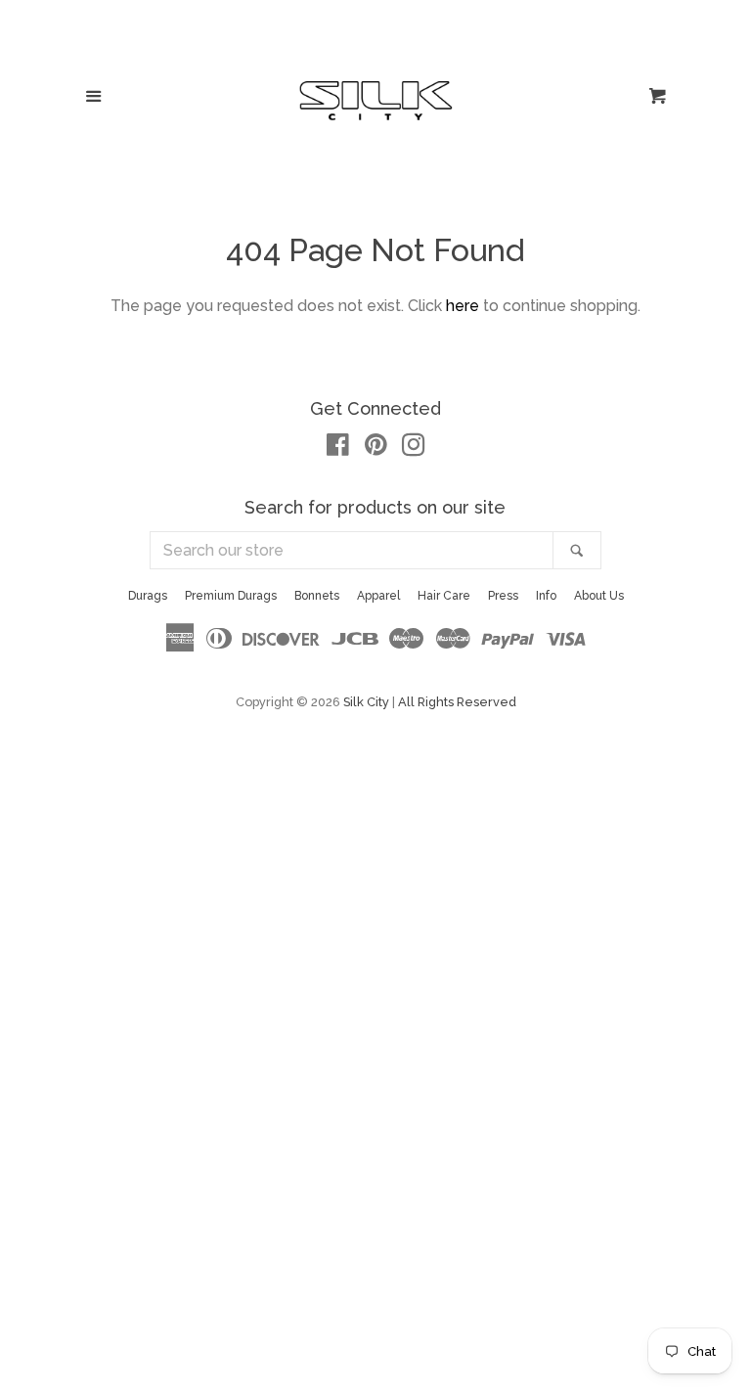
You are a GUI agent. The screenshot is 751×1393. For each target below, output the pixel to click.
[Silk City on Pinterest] (376, 448)
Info (546, 596)
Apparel (378, 596)
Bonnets (316, 596)
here (462, 305)
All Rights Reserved (457, 702)
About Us (599, 596)
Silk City (366, 702)
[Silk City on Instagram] (413, 448)
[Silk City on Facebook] (338, 448)
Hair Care (444, 596)
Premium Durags (231, 596)
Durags (147, 596)
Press (503, 596)
